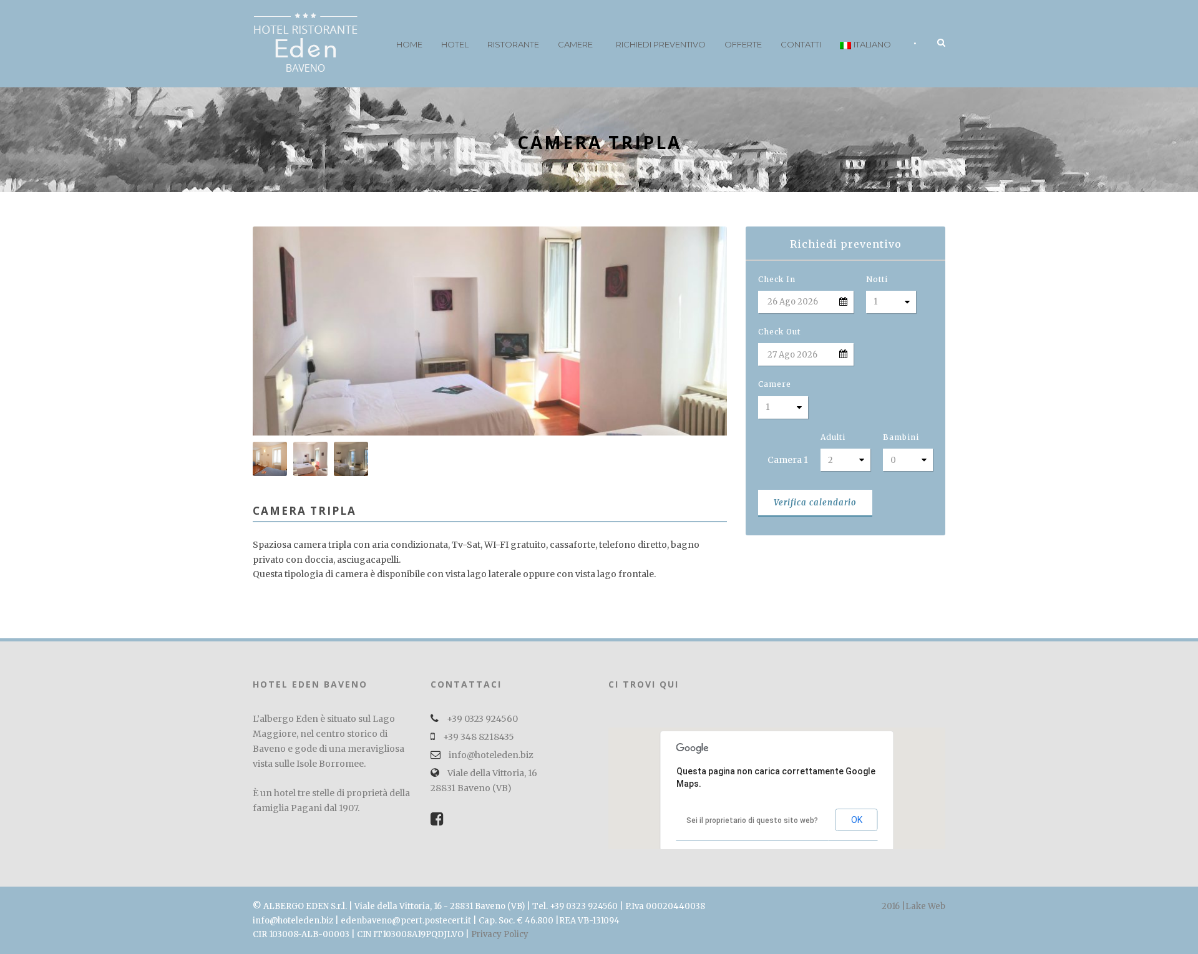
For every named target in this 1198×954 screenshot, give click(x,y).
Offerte (743, 44)
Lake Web (925, 906)
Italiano (872, 44)
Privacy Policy (499, 934)
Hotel (455, 44)
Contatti (801, 44)
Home (409, 44)
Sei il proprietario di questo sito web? (752, 820)
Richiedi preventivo (661, 44)
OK (856, 820)
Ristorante (513, 44)
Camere (575, 44)
